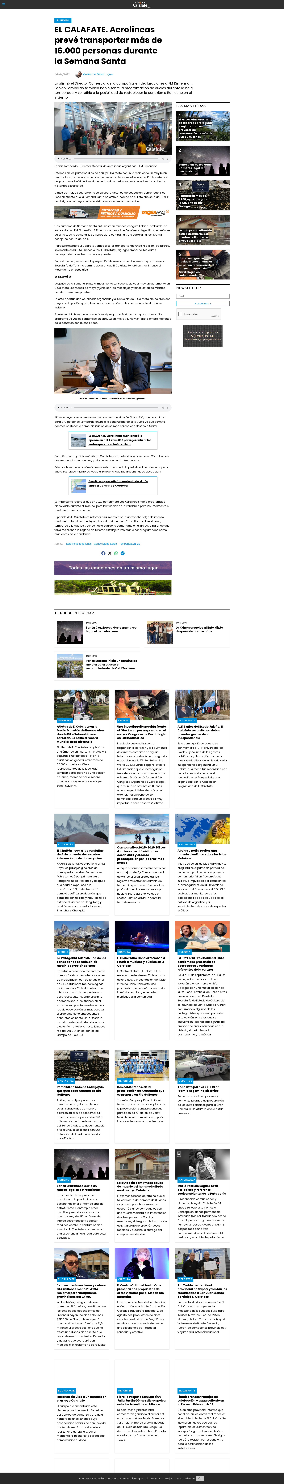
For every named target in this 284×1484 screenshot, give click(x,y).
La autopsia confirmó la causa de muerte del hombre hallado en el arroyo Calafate (140, 1186)
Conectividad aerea (105, 543)
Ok (200, 1478)
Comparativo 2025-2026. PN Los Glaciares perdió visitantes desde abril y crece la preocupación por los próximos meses (141, 855)
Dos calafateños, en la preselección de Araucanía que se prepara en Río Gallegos (140, 1091)
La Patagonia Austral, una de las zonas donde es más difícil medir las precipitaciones (81, 962)
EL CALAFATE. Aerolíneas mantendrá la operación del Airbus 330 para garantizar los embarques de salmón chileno (119, 440)
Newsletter (188, 288)
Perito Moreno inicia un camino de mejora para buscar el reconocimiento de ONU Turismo (111, 664)
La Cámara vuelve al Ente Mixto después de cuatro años (199, 629)
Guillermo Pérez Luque (97, 74)
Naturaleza (187, 844)
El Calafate (187, 720)
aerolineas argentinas (79, 543)
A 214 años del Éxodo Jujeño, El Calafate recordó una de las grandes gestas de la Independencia (200, 732)
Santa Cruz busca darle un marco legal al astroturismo (111, 629)
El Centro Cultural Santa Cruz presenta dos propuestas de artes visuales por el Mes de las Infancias (140, 1291)
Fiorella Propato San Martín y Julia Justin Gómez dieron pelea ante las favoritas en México (141, 1400)
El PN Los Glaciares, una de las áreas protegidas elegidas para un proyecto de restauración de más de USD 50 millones (195, 128)
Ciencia (123, 720)
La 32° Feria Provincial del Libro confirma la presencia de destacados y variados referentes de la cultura (201, 963)
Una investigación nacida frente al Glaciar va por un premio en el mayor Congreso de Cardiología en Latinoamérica (141, 732)
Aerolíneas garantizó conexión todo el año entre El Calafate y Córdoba (118, 483)
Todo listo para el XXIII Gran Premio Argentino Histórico (199, 1089)
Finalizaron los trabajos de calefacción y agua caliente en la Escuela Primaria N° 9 (201, 1400)
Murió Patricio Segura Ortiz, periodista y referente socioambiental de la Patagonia (202, 1190)
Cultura (124, 952)
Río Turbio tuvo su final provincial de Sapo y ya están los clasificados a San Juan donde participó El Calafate (202, 1291)
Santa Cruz (66, 1081)
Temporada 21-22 (129, 543)
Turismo (63, 20)
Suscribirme (203, 303)
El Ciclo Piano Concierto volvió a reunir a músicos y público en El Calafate (141, 962)
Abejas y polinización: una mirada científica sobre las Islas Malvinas (202, 854)
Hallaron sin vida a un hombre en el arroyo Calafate (81, 1399)
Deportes (64, 720)
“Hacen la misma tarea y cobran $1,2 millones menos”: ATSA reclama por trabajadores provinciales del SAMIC (81, 1291)
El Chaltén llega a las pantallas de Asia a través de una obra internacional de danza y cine (80, 854)
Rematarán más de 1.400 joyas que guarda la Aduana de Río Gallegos (80, 1091)
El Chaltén (65, 844)
